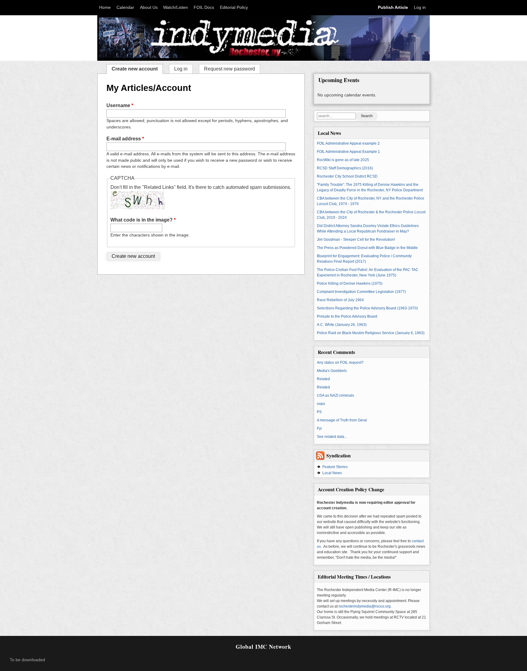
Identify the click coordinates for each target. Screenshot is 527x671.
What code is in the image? (143, 219)
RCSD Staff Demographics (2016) (345, 168)
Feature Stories (335, 467)
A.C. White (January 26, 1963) (342, 325)
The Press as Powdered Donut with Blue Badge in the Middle (367, 248)
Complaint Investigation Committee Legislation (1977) (361, 292)
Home (105, 7)
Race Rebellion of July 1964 (340, 300)
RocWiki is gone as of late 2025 (343, 160)
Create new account (137, 68)
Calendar (125, 7)
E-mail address (125, 138)
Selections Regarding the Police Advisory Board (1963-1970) (367, 308)
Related (323, 379)
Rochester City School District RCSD (347, 176)
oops (321, 404)
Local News (332, 473)
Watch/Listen (175, 7)
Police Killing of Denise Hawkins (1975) (349, 283)
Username (119, 105)
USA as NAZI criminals (335, 395)
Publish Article (393, 7)
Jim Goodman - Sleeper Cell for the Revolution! (356, 239)
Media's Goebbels (332, 371)
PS (319, 412)
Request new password (229, 68)
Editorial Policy (234, 7)
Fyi (319, 428)
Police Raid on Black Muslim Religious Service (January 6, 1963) (371, 333)
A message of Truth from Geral (342, 420)
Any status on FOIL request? (340, 362)
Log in (420, 7)
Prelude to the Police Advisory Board (347, 316)
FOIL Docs (204, 7)
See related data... (332, 437)
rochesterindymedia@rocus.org (365, 606)
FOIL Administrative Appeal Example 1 (348, 152)
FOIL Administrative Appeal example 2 (348, 143)
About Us (149, 7)
